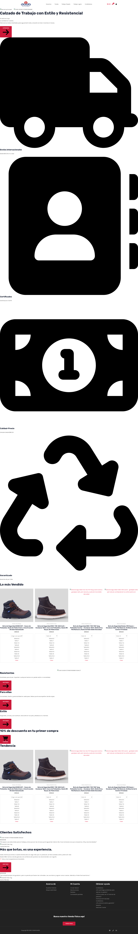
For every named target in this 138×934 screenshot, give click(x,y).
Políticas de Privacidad (102, 898)
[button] (6, 31)
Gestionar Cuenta (101, 907)
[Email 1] (116, 930)
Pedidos (72, 892)
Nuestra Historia (51, 888)
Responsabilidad (51, 890)
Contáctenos (88, 4)
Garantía (98, 905)
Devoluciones (74, 890)
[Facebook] (109, 930)
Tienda (56, 4)
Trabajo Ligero (77, 4)
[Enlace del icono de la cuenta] (116, 4)
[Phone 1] (113, 930)
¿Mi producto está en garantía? (105, 903)
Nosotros (48, 4)
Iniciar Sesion (74, 888)
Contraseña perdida (76, 894)
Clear (16, 660)
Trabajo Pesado (66, 4)
